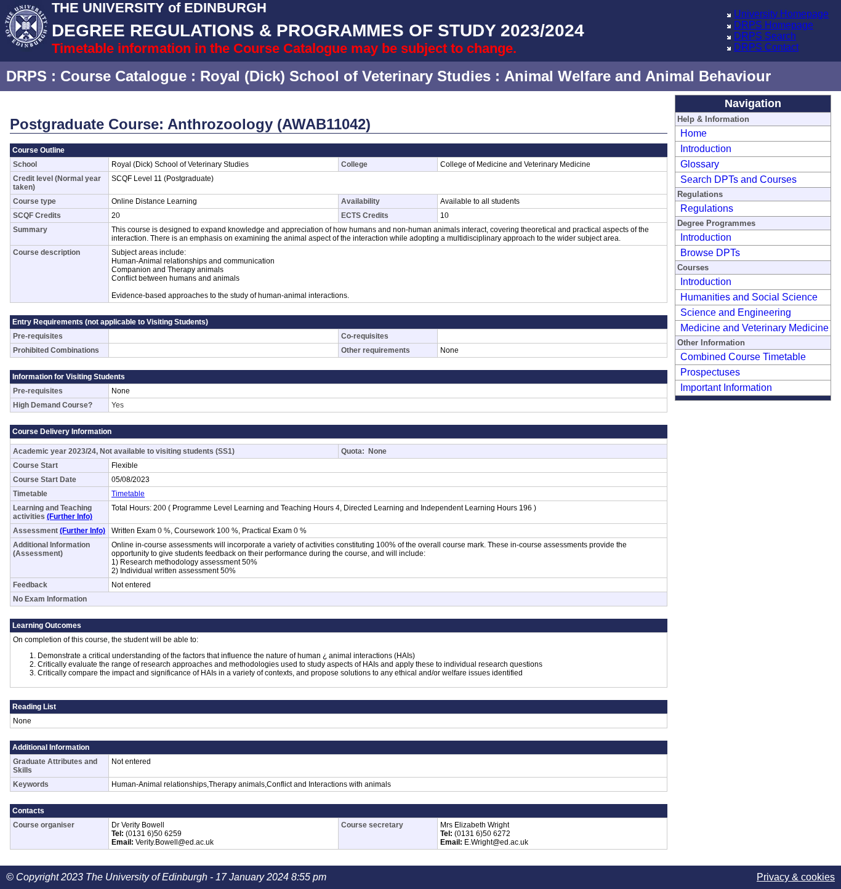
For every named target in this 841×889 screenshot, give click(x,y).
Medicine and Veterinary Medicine (754, 328)
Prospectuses (710, 372)
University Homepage (781, 14)
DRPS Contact (766, 47)
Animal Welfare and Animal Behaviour (637, 76)
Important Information (726, 387)
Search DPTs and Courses (738, 179)
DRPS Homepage (773, 25)
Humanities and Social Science (749, 297)
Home (693, 133)
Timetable (128, 493)
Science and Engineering (735, 312)
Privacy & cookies (796, 877)
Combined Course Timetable (743, 357)
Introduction (705, 148)
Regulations (706, 208)
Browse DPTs (710, 252)
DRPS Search (765, 36)
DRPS (26, 76)
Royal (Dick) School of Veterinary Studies (345, 76)
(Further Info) (69, 516)
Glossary (699, 164)
